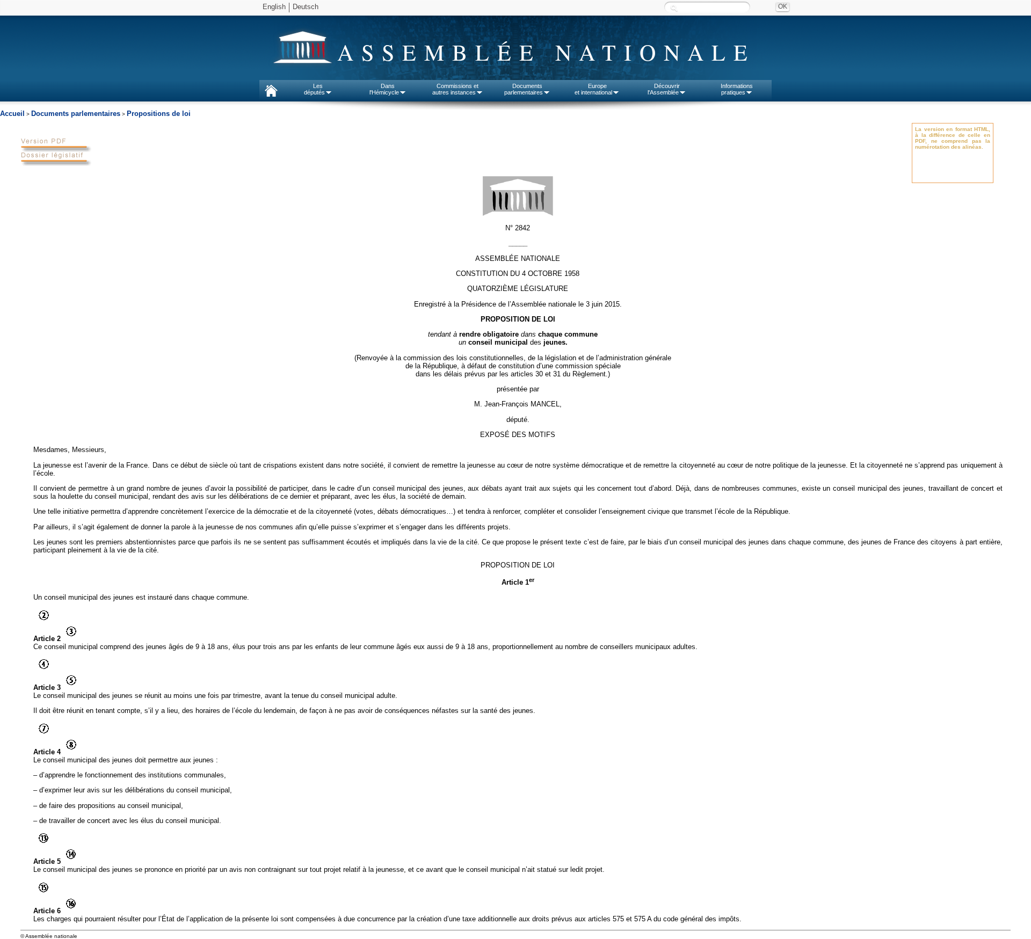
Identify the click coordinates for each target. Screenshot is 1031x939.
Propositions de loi (159, 114)
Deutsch (305, 7)
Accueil (12, 114)
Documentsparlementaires (523, 89)
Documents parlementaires (75, 114)
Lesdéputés (314, 89)
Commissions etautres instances (455, 89)
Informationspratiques (737, 89)
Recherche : (674, 7)
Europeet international (593, 89)
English (274, 7)
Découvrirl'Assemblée (664, 89)
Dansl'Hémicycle (384, 89)
